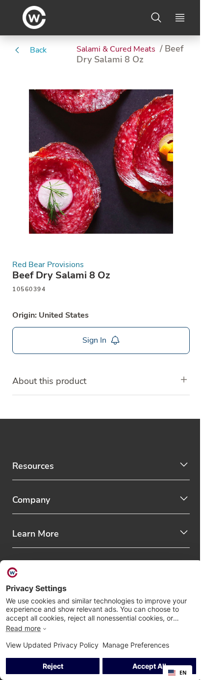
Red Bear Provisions (48, 265)
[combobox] (177, 672)
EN (183, 673)
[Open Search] (156, 17)
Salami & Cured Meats (116, 49)
